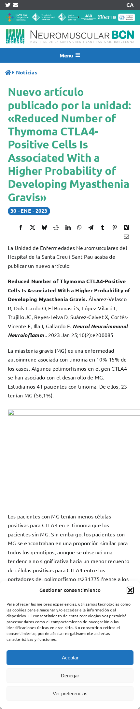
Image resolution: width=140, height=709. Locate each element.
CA (129, 4)
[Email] (126, 236)
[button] (130, 590)
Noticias (26, 72)
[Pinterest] (114, 227)
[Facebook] (21, 227)
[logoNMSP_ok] (70, 27)
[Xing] (126, 227)
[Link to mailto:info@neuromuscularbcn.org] (15, 5)
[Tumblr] (102, 227)
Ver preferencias (70, 693)
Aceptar (70, 657)
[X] (32, 227)
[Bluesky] (44, 227)
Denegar (70, 675)
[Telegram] (91, 227)
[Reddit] (56, 227)
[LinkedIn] (68, 227)
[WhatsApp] (79, 227)
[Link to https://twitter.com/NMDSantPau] (7, 5)
